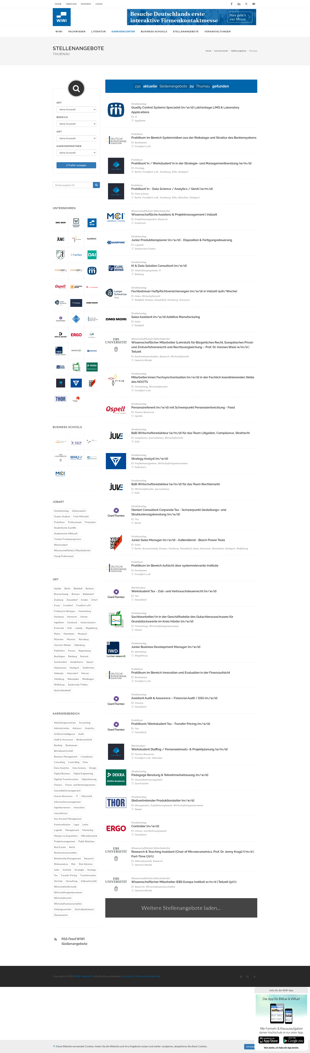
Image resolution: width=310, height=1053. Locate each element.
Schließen (250, 1046)
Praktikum (59, 522)
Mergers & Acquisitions (66, 835)
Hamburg (59, 616)
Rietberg (72, 656)
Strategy (91, 869)
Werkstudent (61, 544)
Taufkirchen (88, 667)
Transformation (88, 875)
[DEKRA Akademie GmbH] (92, 366)
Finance (58, 784)
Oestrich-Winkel (62, 645)
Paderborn (59, 650)
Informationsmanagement (67, 801)
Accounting (84, 722)
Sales (56, 869)
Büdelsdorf (88, 594)
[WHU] (76, 457)
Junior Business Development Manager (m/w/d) (165, 647)
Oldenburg (79, 645)
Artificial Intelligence (64, 734)
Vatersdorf (72, 673)
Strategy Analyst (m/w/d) (149, 458)
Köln (69, 628)
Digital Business (62, 773)
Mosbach (82, 633)
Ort (59, 131)
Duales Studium (62, 516)
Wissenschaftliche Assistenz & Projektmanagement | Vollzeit (174, 214)
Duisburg (58, 599)
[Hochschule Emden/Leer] (92, 457)
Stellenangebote (238, 50)
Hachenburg (84, 611)
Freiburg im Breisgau (64, 611)
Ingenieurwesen (62, 807)
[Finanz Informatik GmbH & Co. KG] (92, 286)
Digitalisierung (89, 779)
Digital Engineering (83, 773)
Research (89, 858)
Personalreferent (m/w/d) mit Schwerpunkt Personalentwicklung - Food (183, 407)
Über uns (71, 4)
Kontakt (86, 4)
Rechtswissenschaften (65, 852)
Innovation (79, 807)
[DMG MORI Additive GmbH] (92, 303)
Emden (84, 599)
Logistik (58, 830)
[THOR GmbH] (61, 399)
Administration (61, 728)
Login (99, 4)
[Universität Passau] (61, 441)
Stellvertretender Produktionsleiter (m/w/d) (162, 800)
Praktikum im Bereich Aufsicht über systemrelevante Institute (174, 565)
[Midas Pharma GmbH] (92, 270)
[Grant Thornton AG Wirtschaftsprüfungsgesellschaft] (61, 319)
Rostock (84, 656)
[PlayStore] (293, 1039)
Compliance (87, 756)
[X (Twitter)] (246, 4)
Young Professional (63, 556)
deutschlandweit (62, 690)
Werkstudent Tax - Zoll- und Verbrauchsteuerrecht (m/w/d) (174, 591)
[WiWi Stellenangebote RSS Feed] (55, 939)
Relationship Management (67, 858)
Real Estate (60, 847)
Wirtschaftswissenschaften (68, 903)
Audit (81, 734)
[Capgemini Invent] (61, 383)
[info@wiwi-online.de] (253, 4)
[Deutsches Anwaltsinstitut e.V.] (92, 254)
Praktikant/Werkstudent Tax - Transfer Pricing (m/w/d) (170, 724)
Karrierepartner (69, 146)
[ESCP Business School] (76, 441)
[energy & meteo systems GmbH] (76, 270)
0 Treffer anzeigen (76, 165)
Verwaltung (72, 881)
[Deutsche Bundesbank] (92, 319)
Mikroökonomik (89, 835)
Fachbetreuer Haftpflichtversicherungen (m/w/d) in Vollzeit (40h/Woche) (184, 291)
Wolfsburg (59, 684)
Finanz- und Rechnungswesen (80, 784)
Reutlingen (59, 656)
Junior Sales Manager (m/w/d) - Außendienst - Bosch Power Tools (178, 540)
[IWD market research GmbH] (61, 351)
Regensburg (85, 650)
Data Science (79, 767)
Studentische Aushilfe (65, 527)
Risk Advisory (86, 864)
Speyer (89, 662)
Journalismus (60, 813)
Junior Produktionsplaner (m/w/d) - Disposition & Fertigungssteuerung (181, 240)
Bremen (76, 594)
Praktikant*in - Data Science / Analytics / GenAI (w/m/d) (172, 189)
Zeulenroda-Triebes (78, 684)
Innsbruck (72, 622)
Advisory (77, 728)
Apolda (57, 588)
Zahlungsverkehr (62, 909)
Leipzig (78, 628)
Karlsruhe (59, 628)
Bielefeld (78, 588)
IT (77, 796)
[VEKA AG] (76, 319)
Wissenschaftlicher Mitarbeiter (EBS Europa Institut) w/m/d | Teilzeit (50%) (183, 882)
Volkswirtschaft (89, 881)
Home (58, 4)
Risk (73, 864)
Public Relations (86, 841)
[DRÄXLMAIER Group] (61, 335)
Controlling (73, 762)
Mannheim (69, 633)
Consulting (59, 762)
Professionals (75, 522)
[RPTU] (92, 441)
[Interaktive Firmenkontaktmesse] (191, 17)
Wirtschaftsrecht (62, 898)
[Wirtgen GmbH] (76, 222)
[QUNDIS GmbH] (92, 238)
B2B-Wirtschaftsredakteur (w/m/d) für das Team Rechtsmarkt (175, 484)
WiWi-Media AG (83, 976)
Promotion (90, 522)
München (59, 639)
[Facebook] (231, 4)
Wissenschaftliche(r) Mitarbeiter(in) (72, 550)
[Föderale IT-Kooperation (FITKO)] (76, 238)
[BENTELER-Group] (76, 383)
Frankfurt (68, 605)
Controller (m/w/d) (145, 826)
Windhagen (88, 679)
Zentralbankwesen (84, 909)
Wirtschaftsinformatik (65, 886)
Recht (72, 847)
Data (85, 762)
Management (72, 830)
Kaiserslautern (88, 622)
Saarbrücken (60, 662)
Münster (71, 639)
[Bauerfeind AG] (92, 351)
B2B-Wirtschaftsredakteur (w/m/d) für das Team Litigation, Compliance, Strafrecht (190, 433)
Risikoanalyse (61, 864)
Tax (56, 875)
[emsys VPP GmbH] (61, 270)
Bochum (90, 588)
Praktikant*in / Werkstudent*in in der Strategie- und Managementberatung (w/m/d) (191, 163)
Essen (57, 605)
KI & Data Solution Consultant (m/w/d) (159, 265)
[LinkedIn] (239, 4)
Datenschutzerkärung (148, 976)
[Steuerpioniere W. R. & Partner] (92, 335)
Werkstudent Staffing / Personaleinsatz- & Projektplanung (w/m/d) (179, 749)
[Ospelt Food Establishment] (61, 286)
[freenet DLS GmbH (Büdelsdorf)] (76, 303)
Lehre (85, 824)
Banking (58, 745)
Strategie (79, 869)
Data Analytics (61, 767)
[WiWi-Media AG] (92, 222)
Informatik (86, 796)
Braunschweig (61, 594)
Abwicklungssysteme (65, 722)
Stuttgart (74, 667)
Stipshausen (60, 667)
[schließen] (54, 1046)
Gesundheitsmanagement (67, 790)
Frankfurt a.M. (83, 605)
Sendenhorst (76, 662)
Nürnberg (84, 639)
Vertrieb (58, 881)
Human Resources (63, 796)
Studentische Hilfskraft (66, 533)
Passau (71, 650)
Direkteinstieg (61, 510)
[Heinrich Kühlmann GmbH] (61, 366)
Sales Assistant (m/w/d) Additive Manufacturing (165, 317)
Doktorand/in (79, 510)
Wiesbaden (73, 679)
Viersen (85, 673)
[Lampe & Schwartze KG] (61, 303)
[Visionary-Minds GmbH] (92, 383)
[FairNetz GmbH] (76, 254)
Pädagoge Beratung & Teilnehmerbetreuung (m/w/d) (169, 775)
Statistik (67, 869)
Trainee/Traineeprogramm (67, 539)
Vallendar (59, 673)
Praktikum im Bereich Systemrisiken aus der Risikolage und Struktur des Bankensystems (193, 137)
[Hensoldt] (76, 351)
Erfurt (94, 599)
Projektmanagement (64, 841)
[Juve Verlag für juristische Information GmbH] (61, 238)
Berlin (67, 588)
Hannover (72, 616)
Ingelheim (59, 622)
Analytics (89, 728)
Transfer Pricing (69, 875)
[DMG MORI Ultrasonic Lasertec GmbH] (61, 222)
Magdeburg (91, 628)
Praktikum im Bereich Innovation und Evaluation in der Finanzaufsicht (180, 672)
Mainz (57, 633)
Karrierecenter (221, 50)
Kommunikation (62, 824)
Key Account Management (67, 818)
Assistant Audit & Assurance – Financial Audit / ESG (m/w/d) (174, 698)
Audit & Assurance (63, 739)
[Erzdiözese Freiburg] (76, 399)
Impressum (128, 976)
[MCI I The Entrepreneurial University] (61, 473)
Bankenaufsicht (84, 739)
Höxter (84, 616)
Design (92, 767)
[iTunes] (268, 1039)
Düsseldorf (72, 599)
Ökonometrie (61, 915)
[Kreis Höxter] (76, 366)
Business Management (65, 756)
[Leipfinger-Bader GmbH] (76, 286)
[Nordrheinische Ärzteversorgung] (61, 254)
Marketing (87, 830)
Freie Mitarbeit (81, 516)
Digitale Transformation (66, 779)
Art (59, 102)
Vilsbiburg (59, 679)
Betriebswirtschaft (63, 750)
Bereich (62, 117)
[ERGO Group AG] (76, 335)
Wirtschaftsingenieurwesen (68, 892)
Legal (76, 824)
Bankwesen (71, 745)
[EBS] (61, 457)
